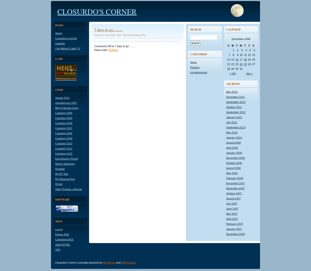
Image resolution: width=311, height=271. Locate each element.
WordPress (109, 262)
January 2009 (234, 152)
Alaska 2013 (62, 97)
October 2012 (234, 107)
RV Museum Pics (65, 179)
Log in (58, 229)
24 (241, 64)
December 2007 (235, 183)
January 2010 (234, 137)
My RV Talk (61, 174)
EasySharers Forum (66, 158)
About (58, 33)
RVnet (58, 184)
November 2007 (235, 188)
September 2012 (235, 112)
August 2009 (233, 142)
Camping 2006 (63, 123)
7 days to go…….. (108, 29)
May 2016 (232, 92)
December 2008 (235, 158)
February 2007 (234, 224)
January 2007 (234, 229)
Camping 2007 (63, 128)
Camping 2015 (63, 153)
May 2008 (232, 173)
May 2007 (232, 213)
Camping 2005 (63, 118)
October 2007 (234, 193)
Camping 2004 (63, 113)
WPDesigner (128, 262)
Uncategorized (198, 72)
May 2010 (232, 132)
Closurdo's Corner (97, 11)
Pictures (113, 50)
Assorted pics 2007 (66, 103)
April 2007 (232, 218)
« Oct (233, 73)
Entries (62, 234)
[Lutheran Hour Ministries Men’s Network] (65, 79)
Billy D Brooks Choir (66, 108)
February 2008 (234, 178)
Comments (64, 239)
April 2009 (232, 147)
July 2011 (231, 122)
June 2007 (232, 208)
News (193, 62)
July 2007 (231, 203)
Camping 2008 (63, 133)
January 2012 (234, 117)
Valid (62, 244)
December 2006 (235, 234)
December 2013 (235, 97)
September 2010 (235, 127)
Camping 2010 (63, 143)
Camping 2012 (63, 148)
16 (236, 59)
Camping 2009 (63, 138)
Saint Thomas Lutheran (68, 189)
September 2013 (235, 102)
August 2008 (233, 168)
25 (245, 64)
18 (245, 59)
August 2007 (233, 198)
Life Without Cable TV (67, 48)
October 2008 (234, 163)
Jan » (249, 73)
